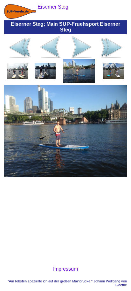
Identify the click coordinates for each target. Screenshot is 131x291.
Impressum (65, 269)
